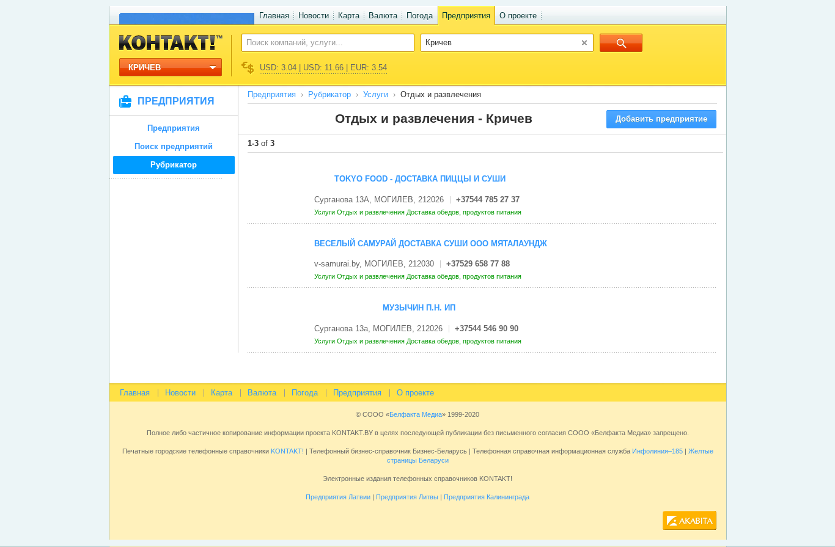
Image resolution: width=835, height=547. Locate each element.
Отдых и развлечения (371, 212)
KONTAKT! (286, 451)
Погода (419, 15)
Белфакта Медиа (415, 414)
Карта (348, 15)
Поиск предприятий (173, 146)
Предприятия (466, 15)
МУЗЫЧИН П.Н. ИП (419, 307)
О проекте (518, 15)
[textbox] (321, 42)
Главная (274, 15)
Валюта (383, 15)
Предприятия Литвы (407, 497)
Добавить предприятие (661, 118)
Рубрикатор (173, 164)
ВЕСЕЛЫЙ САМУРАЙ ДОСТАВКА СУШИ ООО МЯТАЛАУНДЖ (430, 243)
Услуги (375, 94)
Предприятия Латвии (338, 497)
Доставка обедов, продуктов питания (464, 212)
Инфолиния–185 (657, 451)
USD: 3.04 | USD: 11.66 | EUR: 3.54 (323, 67)
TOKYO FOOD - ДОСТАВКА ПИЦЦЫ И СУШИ (420, 178)
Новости (313, 15)
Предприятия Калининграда (486, 497)
